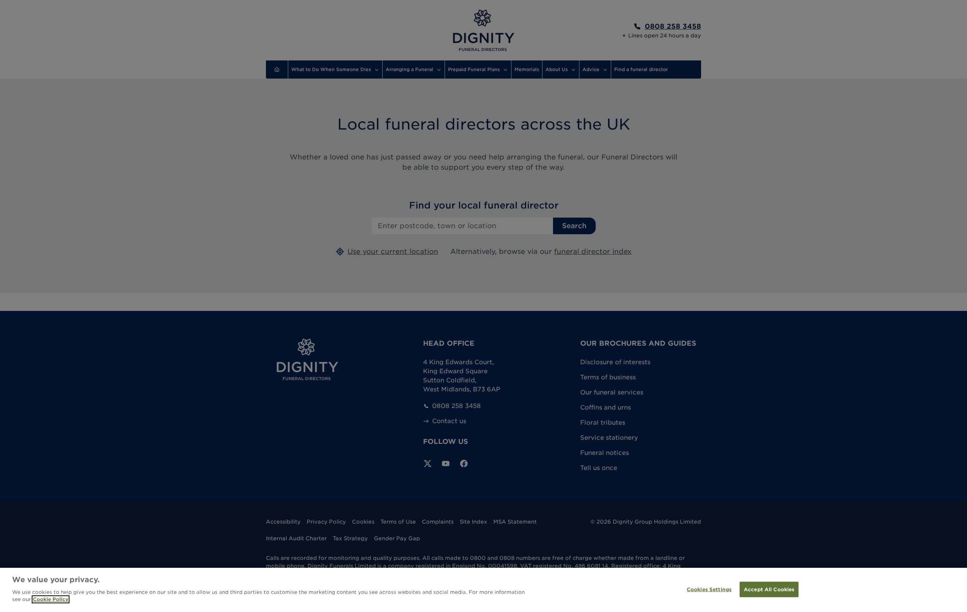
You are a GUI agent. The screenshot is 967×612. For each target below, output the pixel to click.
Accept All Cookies (769, 589)
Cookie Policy (50, 599)
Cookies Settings (709, 589)
